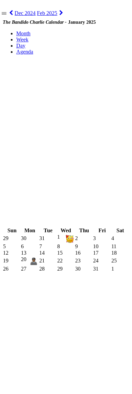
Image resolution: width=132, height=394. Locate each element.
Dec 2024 (25, 13)
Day (20, 45)
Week (22, 39)
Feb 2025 (47, 13)
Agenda (24, 52)
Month (23, 33)
